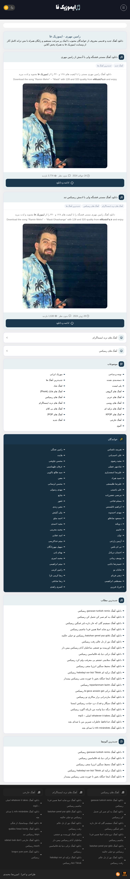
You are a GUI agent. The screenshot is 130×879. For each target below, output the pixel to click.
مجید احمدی (56, 524)
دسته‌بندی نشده (114, 380)
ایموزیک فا (43, 74)
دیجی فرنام (116, 575)
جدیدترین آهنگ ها (54, 380)
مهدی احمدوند (115, 512)
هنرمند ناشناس (114, 449)
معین (60, 478)
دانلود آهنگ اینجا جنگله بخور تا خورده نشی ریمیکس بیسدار (93, 678)
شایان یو (117, 569)
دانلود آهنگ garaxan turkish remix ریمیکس (100, 610)
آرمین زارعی (116, 541)
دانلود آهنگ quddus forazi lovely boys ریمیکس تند (24, 832)
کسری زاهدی (56, 587)
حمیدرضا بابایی (114, 564)
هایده (60, 455)
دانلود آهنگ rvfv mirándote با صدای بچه (102, 727)
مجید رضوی (116, 461)
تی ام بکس (116, 547)
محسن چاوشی (55, 461)
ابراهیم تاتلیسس (114, 506)
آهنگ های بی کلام (54, 408)
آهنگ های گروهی (114, 391)
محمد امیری (56, 558)
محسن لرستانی (55, 484)
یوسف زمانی (116, 558)
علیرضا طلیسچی (114, 484)
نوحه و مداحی (115, 374)
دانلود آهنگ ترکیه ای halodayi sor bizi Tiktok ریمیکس (95, 672)
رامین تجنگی (56, 449)
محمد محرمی (56, 529)
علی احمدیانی (115, 455)
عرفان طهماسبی (54, 466)
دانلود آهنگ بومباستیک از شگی (24, 823)
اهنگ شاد (58, 386)
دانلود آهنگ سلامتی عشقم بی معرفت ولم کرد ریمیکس (94, 660)
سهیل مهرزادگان (54, 547)
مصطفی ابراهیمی (113, 581)
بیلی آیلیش (57, 512)
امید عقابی (57, 535)
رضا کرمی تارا (55, 575)
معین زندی (57, 506)
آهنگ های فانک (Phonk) (51, 391)
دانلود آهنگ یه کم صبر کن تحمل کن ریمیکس (99, 617)
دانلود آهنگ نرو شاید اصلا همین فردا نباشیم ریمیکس (96, 629)
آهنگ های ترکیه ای (113, 408)
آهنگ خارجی (116, 420)
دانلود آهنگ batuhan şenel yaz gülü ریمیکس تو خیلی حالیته (92, 635)
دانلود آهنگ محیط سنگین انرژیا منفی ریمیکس (99, 666)
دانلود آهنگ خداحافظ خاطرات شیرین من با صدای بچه (95, 721)
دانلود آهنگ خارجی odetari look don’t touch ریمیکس (22, 843)
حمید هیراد (117, 478)
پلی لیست (117, 386)
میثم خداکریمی (55, 541)
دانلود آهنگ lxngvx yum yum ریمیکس (25, 854)
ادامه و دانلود (62, 182)
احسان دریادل (115, 552)
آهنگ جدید (57, 420)
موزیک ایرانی (56, 374)
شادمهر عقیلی (115, 466)
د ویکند (118, 524)
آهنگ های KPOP (114, 414)
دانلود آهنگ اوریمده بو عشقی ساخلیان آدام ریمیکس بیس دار (92, 647)
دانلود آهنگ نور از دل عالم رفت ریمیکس (102, 641)
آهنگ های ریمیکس (108, 351)
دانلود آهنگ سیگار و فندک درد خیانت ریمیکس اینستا (96, 703)
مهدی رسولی (56, 489)
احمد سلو (57, 518)
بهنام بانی (57, 552)
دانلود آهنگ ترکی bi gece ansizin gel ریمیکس (98, 691)
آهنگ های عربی (114, 397)
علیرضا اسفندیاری (113, 472)
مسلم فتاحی (116, 501)
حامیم (119, 529)
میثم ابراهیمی (55, 564)
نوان (119, 535)
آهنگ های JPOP (54, 414)
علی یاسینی (116, 489)
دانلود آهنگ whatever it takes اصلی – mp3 (100, 715)
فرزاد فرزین (116, 587)
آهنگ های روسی (114, 403)
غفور (60, 501)
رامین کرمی (56, 569)
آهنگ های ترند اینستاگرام (105, 337)
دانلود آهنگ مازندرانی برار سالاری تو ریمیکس (99, 697)
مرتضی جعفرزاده (113, 495)
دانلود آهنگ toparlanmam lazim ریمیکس (101, 684)
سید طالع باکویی (54, 472)
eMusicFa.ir (99, 79)
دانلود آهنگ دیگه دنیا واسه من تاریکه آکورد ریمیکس (96, 709)
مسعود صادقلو (115, 518)
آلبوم (119, 426)
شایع (60, 495)
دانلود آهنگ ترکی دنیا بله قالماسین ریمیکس (100, 654)
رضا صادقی (57, 581)
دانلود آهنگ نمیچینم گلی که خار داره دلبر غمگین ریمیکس (94, 623)
